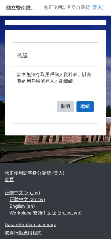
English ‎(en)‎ (22, 206)
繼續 (85, 106)
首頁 (9, 179)
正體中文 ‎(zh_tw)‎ (22, 192)
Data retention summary (30, 224)
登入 (97, 7)
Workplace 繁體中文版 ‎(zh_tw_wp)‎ (46, 213)
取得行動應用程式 (23, 233)
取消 (65, 106)
